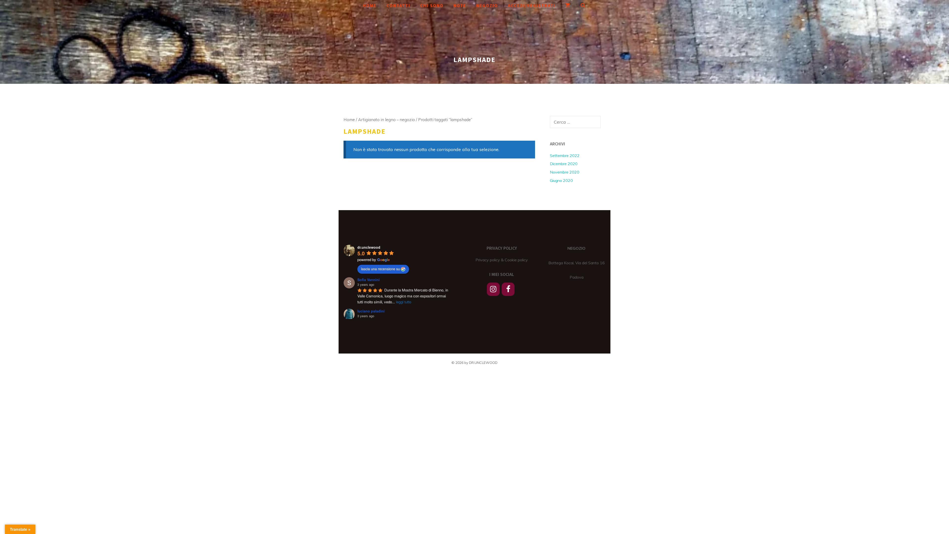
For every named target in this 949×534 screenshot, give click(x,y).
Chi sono (432, 5)
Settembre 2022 (565, 155)
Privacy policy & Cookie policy (501, 259)
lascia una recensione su (380, 268)
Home (370, 5)
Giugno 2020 (561, 180)
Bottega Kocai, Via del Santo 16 (576, 262)
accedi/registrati (531, 5)
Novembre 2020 (564, 172)
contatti (398, 5)
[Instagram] (493, 289)
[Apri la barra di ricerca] (583, 5)
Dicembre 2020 (564, 163)
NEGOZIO (576, 248)
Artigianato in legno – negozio (386, 119)
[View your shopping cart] (568, 5)
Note (459, 5)
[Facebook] (508, 289)
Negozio (487, 5)
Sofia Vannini (368, 279)
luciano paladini (371, 311)
